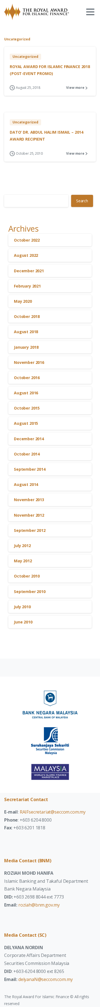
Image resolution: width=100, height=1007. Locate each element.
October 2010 (27, 576)
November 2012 (29, 515)
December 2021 (29, 270)
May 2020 (23, 301)
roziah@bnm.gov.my (39, 905)
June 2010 (23, 622)
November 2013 (29, 499)
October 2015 (27, 408)
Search (82, 200)
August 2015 (26, 423)
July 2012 (22, 545)
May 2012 (23, 560)
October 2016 (27, 377)
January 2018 (26, 347)
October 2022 (27, 240)
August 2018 (26, 331)
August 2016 (26, 392)
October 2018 (27, 316)
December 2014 (29, 438)
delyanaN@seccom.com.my (45, 979)
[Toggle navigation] (90, 12)
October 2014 (27, 454)
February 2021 (27, 286)
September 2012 (30, 530)
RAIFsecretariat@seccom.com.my (53, 812)
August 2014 (26, 484)
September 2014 (30, 469)
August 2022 (26, 255)
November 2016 (29, 362)
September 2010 (30, 591)
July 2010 (22, 606)
